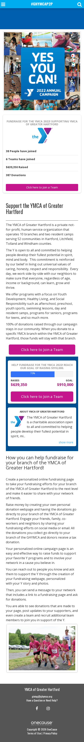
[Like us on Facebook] (36, 708)
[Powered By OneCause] (42, 723)
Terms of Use (34, 733)
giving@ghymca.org (42, 696)
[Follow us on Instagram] (47, 708)
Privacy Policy (50, 733)
